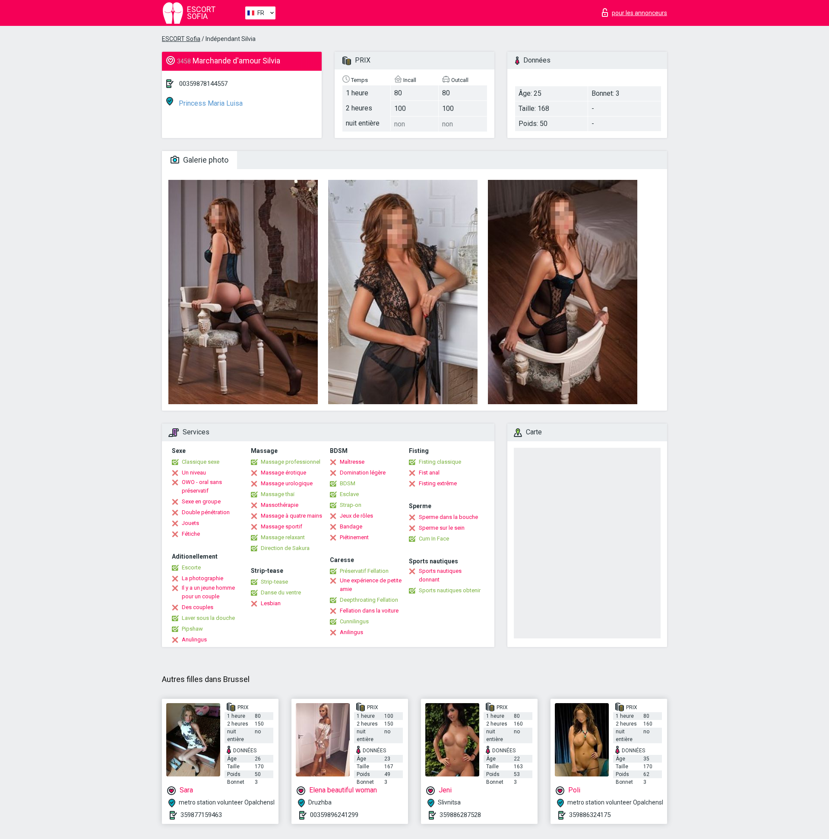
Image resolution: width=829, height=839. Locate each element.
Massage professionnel (290, 462)
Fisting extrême (438, 483)
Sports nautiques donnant (440, 575)
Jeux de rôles (356, 515)
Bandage (351, 526)
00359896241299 (334, 815)
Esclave (349, 494)
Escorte (191, 567)
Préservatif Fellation (364, 571)
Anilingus (351, 632)
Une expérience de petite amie (371, 584)
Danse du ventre (281, 592)
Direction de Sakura (285, 548)
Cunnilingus (354, 621)
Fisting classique (440, 462)
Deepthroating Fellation (369, 600)
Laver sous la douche (208, 618)
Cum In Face (434, 538)
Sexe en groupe (201, 501)
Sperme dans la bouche (448, 517)
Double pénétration (206, 512)
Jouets (190, 523)
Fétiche (191, 534)
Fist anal (429, 472)
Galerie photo (204, 159)
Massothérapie (279, 505)
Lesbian (271, 603)
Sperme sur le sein (442, 528)
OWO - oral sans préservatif (202, 486)
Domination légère (363, 472)
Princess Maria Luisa (210, 103)
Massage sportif (281, 526)
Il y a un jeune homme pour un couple (208, 592)
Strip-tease (274, 581)
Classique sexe (200, 462)
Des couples (197, 607)
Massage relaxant (283, 537)
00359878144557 (203, 84)
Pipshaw (192, 628)
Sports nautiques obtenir (450, 590)
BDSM (347, 483)
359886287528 (460, 815)
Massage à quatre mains (291, 515)
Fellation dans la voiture (369, 610)
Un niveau (194, 472)
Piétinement (354, 537)
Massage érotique (283, 472)
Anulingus (194, 639)
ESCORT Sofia (181, 38)
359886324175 (590, 815)
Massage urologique (287, 483)
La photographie (202, 578)
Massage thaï (277, 494)
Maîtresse (352, 462)
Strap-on (350, 505)
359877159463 (201, 815)
